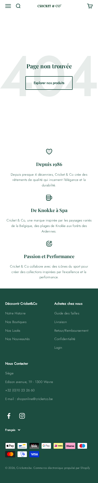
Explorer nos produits (49, 82)
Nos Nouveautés (17, 338)
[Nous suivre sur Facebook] (8, 415)
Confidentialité (65, 338)
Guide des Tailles (66, 313)
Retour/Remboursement (71, 330)
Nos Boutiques (15, 321)
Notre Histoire (15, 313)
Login (58, 347)
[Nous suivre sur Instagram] (22, 415)
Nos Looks (12, 330)
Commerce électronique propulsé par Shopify (61, 468)
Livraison (60, 321)
